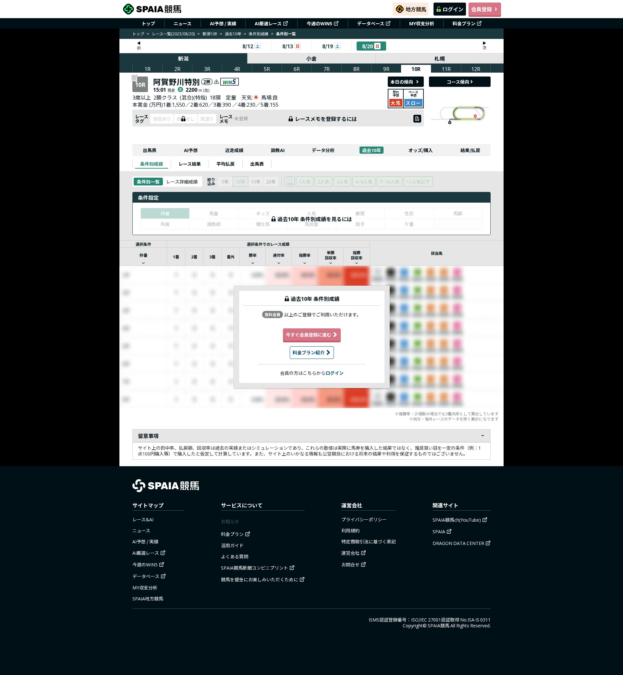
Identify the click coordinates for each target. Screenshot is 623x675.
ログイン (453, 9)
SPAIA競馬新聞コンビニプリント (254, 567)
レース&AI (142, 519)
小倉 (311, 58)
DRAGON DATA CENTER (458, 543)
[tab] (151, 164)
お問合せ (350, 564)
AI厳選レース (268, 23)
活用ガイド (232, 545)
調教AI (278, 150)
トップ (148, 23)
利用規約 (350, 530)
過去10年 (233, 33)
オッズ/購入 (421, 150)
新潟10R (209, 33)
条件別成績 (258, 33)
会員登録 (481, 9)
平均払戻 (225, 163)
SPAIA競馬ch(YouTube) (457, 519)
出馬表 (149, 150)
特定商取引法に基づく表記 (368, 541)
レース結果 (189, 163)
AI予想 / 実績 (223, 23)
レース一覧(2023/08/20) (173, 33)
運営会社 (350, 552)
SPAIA (439, 531)
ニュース (182, 23)
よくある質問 (234, 556)
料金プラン (464, 23)
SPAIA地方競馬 (147, 598)
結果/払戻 (470, 150)
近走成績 (234, 150)
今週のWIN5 (319, 23)
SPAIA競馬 (438, 625)
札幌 (439, 58)
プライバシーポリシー (364, 519)
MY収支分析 (421, 23)
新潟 (183, 58)
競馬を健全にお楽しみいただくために (259, 579)
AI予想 (191, 150)
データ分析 (323, 150)
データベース (370, 23)
